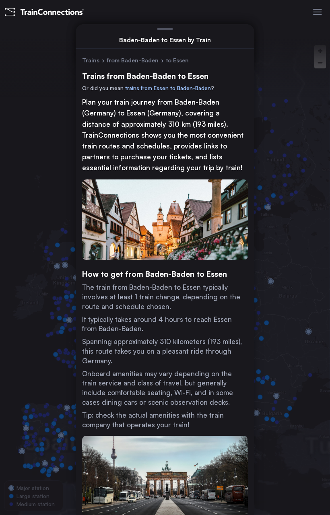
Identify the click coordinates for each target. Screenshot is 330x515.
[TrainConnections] (44, 12)
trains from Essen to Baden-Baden (168, 88)
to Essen (177, 60)
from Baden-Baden (133, 60)
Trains (90, 60)
